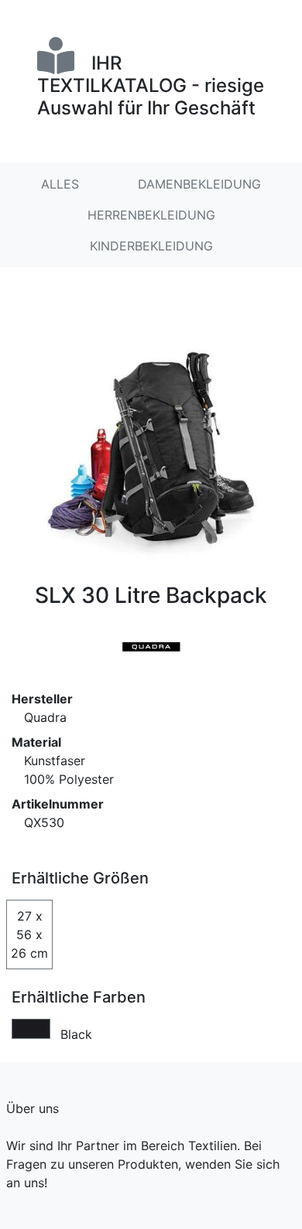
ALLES (60, 184)
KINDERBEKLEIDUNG (151, 246)
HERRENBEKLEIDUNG (151, 215)
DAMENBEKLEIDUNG (199, 184)
